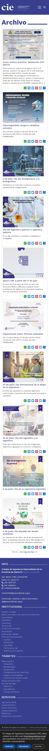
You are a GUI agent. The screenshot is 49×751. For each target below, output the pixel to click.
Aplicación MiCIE (9, 702)
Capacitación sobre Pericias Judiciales (23, 334)
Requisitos (8, 664)
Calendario (6, 620)
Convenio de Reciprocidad (15, 678)
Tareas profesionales (11, 681)
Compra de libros (12, 692)
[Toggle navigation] (37, 7)
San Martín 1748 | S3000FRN (14, 577)
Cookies (7, 640)
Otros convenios (9, 708)
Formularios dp (11, 648)
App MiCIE (8, 645)
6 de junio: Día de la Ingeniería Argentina (24, 489)
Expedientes (9, 689)
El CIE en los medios (11, 628)
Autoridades (7, 617)
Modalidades (10, 667)
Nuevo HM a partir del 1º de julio (20, 280)
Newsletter (9, 642)
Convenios (6, 623)
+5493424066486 (11, 588)
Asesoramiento (9, 705)
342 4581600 (10, 585)
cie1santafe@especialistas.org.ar (16, 593)
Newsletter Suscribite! (12, 716)
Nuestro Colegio (9, 612)
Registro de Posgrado (13, 675)
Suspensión (9, 669)
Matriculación (8, 661)
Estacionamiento (9, 711)
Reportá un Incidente (13, 651)
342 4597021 (10, 582)
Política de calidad (10, 634)
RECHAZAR (23, 746)
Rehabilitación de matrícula (16, 672)
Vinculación (7, 631)
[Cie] (16, 7)
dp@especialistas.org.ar (12, 601)
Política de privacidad (38, 727)
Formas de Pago (9, 683)
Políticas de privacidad (12, 637)
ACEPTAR (9, 746)
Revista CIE (7, 626)
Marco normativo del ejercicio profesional (20, 614)
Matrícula (8, 686)
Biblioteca (6, 713)
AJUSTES (38, 746)
